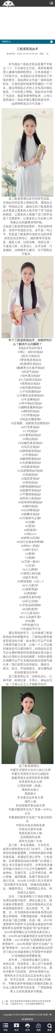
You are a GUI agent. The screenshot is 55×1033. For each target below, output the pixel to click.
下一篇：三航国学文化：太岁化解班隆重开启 (23, 1004)
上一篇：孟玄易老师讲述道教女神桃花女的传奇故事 (26, 1001)
